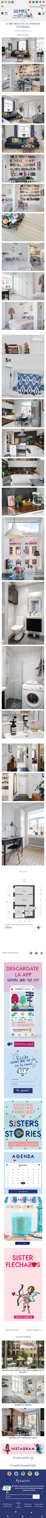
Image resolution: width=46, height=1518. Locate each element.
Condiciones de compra (38, 1505)
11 (13, 1178)
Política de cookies (18, 1505)
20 (23, 1180)
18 (13, 1180)
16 (38, 1178)
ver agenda (23, 1191)
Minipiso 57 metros (23, 1405)
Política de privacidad (28, 1505)
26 (18, 1183)
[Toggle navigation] (43, 13)
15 (33, 1178)
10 (7, 1178)
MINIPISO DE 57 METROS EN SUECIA (23, 1438)
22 (33, 1180)
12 (18, 1178)
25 (13, 1183)
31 (28, 1172)
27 (7, 1172)
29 (18, 1172)
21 (28, 1180)
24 (7, 1183)
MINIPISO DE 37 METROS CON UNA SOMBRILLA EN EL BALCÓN (23, 1371)
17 (7, 1180)
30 (23, 1172)
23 (38, 1180)
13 (23, 1178)
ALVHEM (24, 871)
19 (18, 1180)
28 (13, 1172)
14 (28, 1178)
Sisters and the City (8, 1505)
